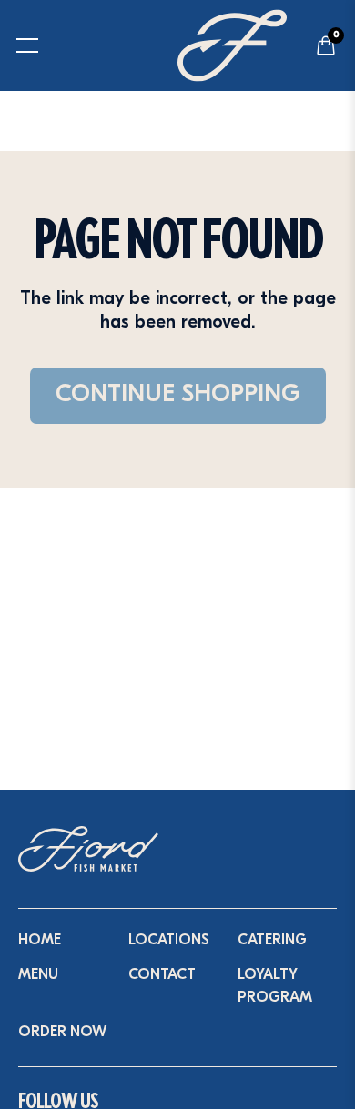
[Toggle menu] (16, 45)
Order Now (62, 1032)
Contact (162, 975)
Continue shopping (178, 395)
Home (39, 940)
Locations (168, 940)
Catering (272, 940)
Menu (38, 975)
